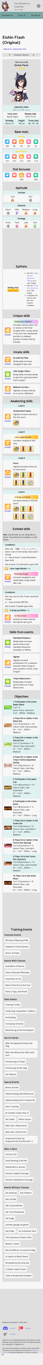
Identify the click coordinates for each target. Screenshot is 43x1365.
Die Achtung (11, 1193)
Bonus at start (12, 1087)
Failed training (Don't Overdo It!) (20, 1100)
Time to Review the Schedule (18, 1275)
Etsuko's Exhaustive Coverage (19, 1179)
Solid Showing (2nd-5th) (16, 1160)
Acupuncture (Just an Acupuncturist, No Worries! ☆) (19, 1139)
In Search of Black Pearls (16, 1256)
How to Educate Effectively (17, 972)
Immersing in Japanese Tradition (20, 1011)
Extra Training (12, 1106)
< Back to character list (14, 49)
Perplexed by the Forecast (17, 1263)
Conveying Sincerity (14, 1023)
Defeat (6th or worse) (15, 1167)
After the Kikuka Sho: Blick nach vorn (19, 1054)
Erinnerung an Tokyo (15, 1061)
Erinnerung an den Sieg (16, 1068)
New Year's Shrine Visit (16, 1132)
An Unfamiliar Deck (27, 1231)
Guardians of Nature (14, 966)
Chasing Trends (12, 1004)
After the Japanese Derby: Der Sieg (19, 1044)
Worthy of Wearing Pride (16, 940)
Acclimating (10, 1017)
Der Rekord (10, 1074)
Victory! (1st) (11, 1154)
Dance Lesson (24, 1119)
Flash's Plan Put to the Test (17, 985)
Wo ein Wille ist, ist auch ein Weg (20, 1250)
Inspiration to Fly (13, 979)
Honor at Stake (12, 953)
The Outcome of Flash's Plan (18, 1237)
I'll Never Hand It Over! (15, 1269)
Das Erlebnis (26, 1193)
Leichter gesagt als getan (17, 1224)
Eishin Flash (21, 65)
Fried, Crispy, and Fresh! (16, 991)
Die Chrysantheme (13, 1205)
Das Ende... (10, 1231)
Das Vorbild (10, 1199)
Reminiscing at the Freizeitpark (19, 1030)
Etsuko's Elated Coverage (17, 1173)
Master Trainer (12, 1243)
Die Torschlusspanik (14, 1212)
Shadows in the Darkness (17, 946)
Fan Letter (10, 1119)
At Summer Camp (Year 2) (17, 1113)
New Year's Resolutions (16, 1125)
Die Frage (9, 1218)
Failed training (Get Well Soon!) (19, 1093)
